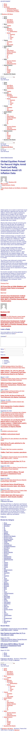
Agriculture (10, 30)
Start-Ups (9, 62)
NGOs (5, 589)
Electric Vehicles (11, 52)
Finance (6, 40)
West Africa (10, 21)
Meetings (6, 584)
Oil (10, 36)
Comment (4, 336)
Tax (8, 43)
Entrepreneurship (11, 8)
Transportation (8, 615)
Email (2, 352)
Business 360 (12, 182)
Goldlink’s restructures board (10, 434)
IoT (8, 55)
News (5, 24)
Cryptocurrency (8, 545)
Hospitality (7, 573)
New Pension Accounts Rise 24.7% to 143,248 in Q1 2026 (13, 462)
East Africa (10, 19)
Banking (6, 533)
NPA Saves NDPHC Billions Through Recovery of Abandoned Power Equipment (12, 473)
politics (6, 595)
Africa (5, 4)
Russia (9, 69)
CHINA (8, 71)
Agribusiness (13, 31)
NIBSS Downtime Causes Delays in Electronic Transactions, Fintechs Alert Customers (13, 384)
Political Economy (8, 593)
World (5, 5)
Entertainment (7, 556)
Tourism (6, 614)
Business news (8, 537)
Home (5, 17)
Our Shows (7, 7)
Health (5, 571)
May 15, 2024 (4, 183)
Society (6, 600)
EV (7, 58)
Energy (9, 33)
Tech (5, 47)
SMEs (5, 59)
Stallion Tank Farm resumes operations (14, 452)
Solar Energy (10, 50)
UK (7, 66)
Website (3, 355)
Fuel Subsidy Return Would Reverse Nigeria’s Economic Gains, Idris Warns (13, 485)
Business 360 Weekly (10, 74)
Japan (8, 72)
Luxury (5, 581)
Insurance (9, 41)
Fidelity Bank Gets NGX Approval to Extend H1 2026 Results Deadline (12, 496)
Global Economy (8, 65)
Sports (5, 605)
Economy (6, 27)
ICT (8, 49)
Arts (5, 530)
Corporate (6, 543)
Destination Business (13, 10)
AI (7, 56)
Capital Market (8, 46)
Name (3, 349)
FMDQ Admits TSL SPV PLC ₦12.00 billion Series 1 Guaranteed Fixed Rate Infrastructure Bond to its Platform (13, 372)
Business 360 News (7, 658)
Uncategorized (8, 618)
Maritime (9, 28)
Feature (9, 25)
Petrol (11, 37)
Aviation (6, 532)
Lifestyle (6, 580)
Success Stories (11, 61)
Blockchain (10, 53)
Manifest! (17, 660)
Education (6, 551)
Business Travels (8, 539)
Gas (11, 39)
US (7, 68)
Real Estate (10, 44)
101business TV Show (13, 11)
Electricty (12, 34)
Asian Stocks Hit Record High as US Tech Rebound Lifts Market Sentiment (13, 396)
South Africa (10, 22)
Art (4, 529)
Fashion (6, 562)
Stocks (13, 185)
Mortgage (6, 586)
